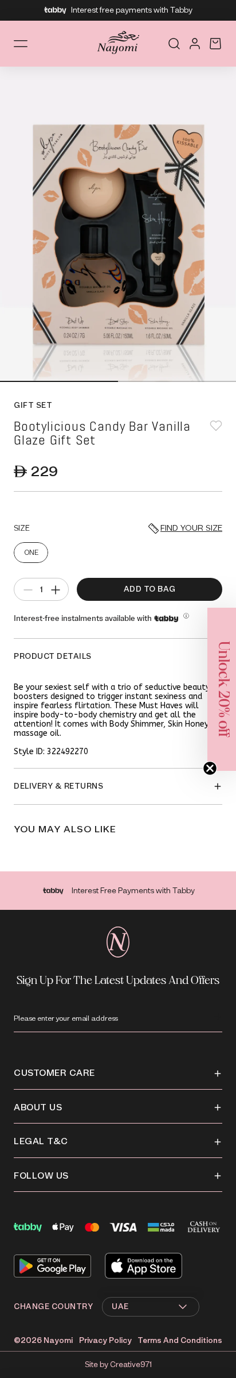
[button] (221, 689)
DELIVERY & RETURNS (58, 786)
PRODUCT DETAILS (53, 656)
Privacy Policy (105, 1340)
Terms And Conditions (179, 1340)
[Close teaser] (210, 768)
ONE (31, 552)
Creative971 (131, 1364)
